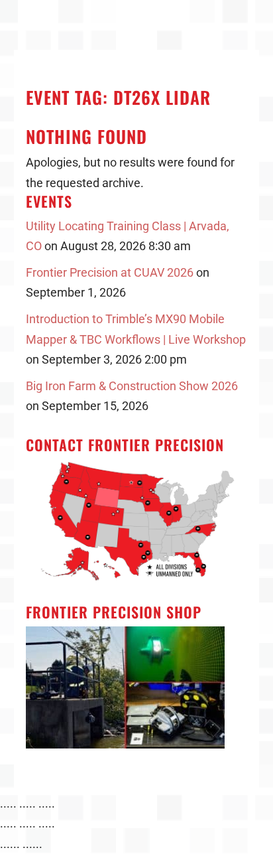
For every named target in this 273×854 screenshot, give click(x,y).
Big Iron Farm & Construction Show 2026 (132, 386)
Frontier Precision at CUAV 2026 (109, 272)
